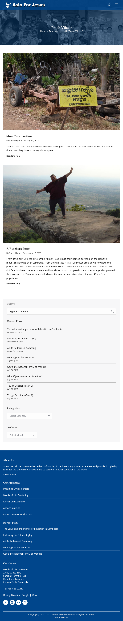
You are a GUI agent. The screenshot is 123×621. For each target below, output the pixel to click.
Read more (12, 156)
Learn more (9, 474)
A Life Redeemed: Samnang (21, 347)
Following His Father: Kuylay (21, 338)
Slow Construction (19, 136)
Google (25, 595)
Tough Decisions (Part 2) (20, 385)
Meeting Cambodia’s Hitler (20, 357)
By (13, 140)
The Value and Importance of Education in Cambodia (34, 329)
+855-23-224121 (16, 588)
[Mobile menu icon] (116, 5)
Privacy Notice (61, 617)
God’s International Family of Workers (26, 366)
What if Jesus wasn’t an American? (24, 376)
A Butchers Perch (18, 248)
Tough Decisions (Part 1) (20, 395)
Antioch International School (18, 514)
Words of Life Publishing (15, 495)
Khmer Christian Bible (14, 501)
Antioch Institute (11, 507)
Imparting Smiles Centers (16, 488)
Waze (34, 595)
